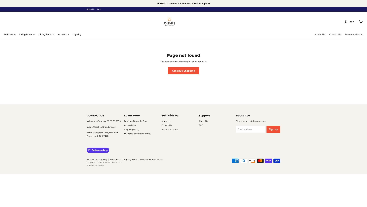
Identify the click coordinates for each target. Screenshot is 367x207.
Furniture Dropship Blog (135, 121)
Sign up (273, 129)
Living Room (26, 34)
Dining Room (45, 34)
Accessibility (130, 125)
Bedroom (9, 34)
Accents (62, 34)
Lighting (77, 34)
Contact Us (335, 34)
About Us (90, 9)
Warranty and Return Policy (137, 133)
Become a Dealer (354, 34)
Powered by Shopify (95, 165)
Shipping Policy (131, 129)
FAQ (99, 9)
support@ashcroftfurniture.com (101, 126)
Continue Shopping (183, 70)
